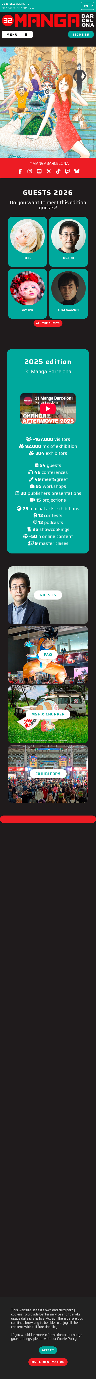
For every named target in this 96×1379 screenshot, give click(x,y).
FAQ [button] (48, 654)
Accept (48, 1350)
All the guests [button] (48, 323)
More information (48, 1362)
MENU (12, 34)
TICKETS (80, 34)
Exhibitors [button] (48, 774)
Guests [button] (48, 595)
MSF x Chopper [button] (48, 714)
